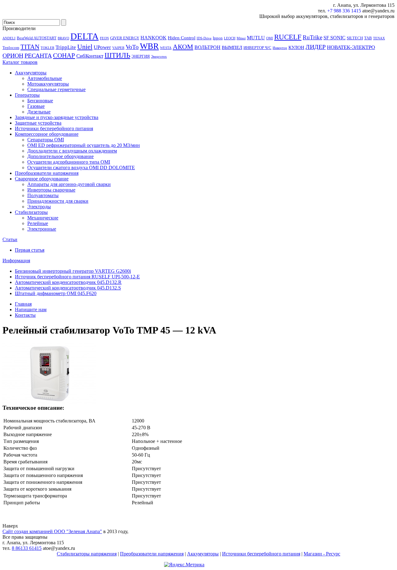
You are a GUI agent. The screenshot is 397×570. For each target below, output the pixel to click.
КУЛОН (296, 47)
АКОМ (183, 47)
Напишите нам (31, 309)
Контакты (25, 315)
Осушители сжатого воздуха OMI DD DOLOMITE (81, 167)
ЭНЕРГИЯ (141, 56)
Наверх (10, 525)
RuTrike (312, 37)
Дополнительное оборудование (60, 156)
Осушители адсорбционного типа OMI (68, 162)
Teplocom (10, 47)
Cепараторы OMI (45, 139)
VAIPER (118, 48)
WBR (149, 46)
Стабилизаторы (31, 212)
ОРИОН (12, 55)
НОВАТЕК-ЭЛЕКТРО (351, 47)
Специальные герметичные (56, 89)
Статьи (9, 239)
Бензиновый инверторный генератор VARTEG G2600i (73, 271)
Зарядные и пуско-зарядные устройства (56, 117)
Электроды (39, 206)
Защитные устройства (38, 123)
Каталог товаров (20, 62)
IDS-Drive (204, 38)
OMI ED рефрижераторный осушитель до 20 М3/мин (83, 145)
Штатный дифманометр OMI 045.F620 (55, 293)
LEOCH (229, 38)
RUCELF (287, 37)
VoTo (132, 46)
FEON (104, 38)
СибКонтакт (89, 56)
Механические (42, 217)
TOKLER (47, 48)
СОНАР (64, 55)
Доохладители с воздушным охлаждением (72, 150)
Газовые (36, 106)
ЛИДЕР (316, 46)
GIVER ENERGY (124, 38)
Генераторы (27, 95)
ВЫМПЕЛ (232, 47)
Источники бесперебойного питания (54, 128)
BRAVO (63, 38)
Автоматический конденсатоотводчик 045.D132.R (68, 282)
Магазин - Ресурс (322, 553)
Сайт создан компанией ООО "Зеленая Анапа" (52, 531)
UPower (102, 47)
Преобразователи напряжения (46, 173)
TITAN (29, 47)
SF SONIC (334, 38)
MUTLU (256, 38)
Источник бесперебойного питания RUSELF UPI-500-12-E (77, 276)
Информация (16, 260)
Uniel (84, 47)
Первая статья (29, 250)
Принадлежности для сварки (57, 201)
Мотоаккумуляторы (48, 83)
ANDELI (9, 38)
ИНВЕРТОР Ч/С (257, 47)
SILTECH (355, 38)
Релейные (37, 223)
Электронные (41, 229)
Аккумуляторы (31, 72)
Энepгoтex (159, 56)
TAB (368, 38)
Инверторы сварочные (51, 189)
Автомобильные (44, 78)
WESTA (166, 48)
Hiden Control (181, 37)
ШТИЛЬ (117, 55)
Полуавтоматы (43, 195)
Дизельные (39, 111)
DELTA (84, 36)
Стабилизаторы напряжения (87, 553)
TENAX (379, 38)
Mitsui (241, 38)
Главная (23, 304)
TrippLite (66, 47)
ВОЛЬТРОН (207, 47)
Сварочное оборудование (42, 178)
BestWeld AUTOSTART (36, 38)
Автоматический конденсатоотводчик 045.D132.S (68, 287)
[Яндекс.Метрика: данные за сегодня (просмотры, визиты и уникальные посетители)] (184, 565)
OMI (269, 38)
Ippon (218, 38)
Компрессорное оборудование (46, 134)
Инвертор (280, 48)
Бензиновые (40, 100)
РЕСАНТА (38, 55)
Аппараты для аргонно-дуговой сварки (69, 184)
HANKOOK (154, 38)
